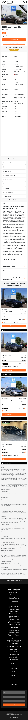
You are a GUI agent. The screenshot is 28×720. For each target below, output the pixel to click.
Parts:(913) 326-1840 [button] (15, 624)
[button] (24, 2)
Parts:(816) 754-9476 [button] (15, 635)
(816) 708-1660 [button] (15, 594)
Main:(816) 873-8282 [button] (14, 609)
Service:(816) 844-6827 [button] (15, 634)
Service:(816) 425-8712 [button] (15, 611)
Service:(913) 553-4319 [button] (15, 622)
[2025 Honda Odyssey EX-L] (14, 342)
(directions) (24, 479)
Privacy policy (14, 675)
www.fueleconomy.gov (5, 489)
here (21, 538)
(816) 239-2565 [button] (15, 659)
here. (11, 539)
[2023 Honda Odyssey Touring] (14, 298)
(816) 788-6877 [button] (15, 643)
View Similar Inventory (14, 43)
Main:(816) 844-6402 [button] (14, 632)
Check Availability (8, 325)
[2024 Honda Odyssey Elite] (14, 387)
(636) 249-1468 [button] (15, 651)
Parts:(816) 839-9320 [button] (15, 613)
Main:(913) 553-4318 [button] (14, 621)
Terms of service (14, 679)
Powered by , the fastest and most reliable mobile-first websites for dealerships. (14, 714)
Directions (14, 671)
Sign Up (14, 704)
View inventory (14, 668)
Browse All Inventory (14, 39)
